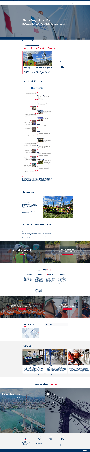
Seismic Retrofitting (50, 414)
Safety (39, 439)
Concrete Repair (49, 409)
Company (25, 40)
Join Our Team (50, 438)
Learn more (21, 254)
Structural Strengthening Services (52, 412)
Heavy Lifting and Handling (6, 420)
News (62, 438)
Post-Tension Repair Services (52, 422)
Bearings (3, 415)
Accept (85, 450)
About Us (39, 438)
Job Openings (50, 439)
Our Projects (62, 439)
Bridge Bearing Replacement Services (53, 419)
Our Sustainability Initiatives (67, 254)
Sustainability (39, 440)
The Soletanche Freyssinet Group (52, 335)
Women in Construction (39, 443)
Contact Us (62, 440)
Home (22, 40)
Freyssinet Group (49, 324)
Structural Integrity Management (52, 429)
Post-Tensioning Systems (6, 410)
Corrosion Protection (50, 417)
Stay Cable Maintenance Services (52, 424)
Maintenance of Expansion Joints (52, 427)
